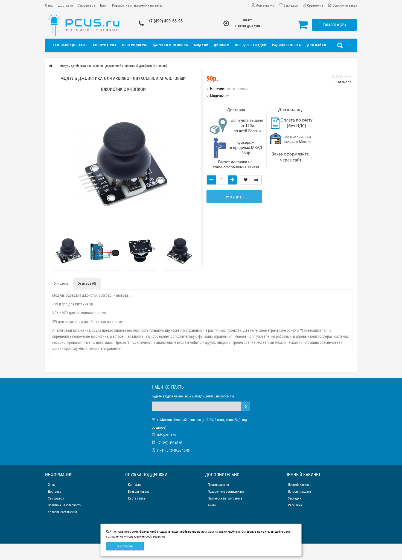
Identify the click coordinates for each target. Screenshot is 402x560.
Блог (103, 5)
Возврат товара (139, 491)
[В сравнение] (256, 179)
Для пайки (316, 45)
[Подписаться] (245, 406)
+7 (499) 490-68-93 (165, 21)
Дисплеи (221, 45)
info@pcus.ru (166, 435)
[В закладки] (245, 179)
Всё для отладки (251, 45)
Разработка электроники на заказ (137, 5)
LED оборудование (70, 45)
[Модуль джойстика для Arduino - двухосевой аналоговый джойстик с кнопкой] (67, 251)
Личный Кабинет (299, 485)
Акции (212, 505)
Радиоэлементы (287, 45)
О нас (49, 5)
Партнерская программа (225, 498)
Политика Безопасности (64, 505)
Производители (218, 485)
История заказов (299, 491)
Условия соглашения (62, 512)
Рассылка (295, 505)
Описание (61, 283)
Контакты (134, 485)
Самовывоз (86, 5)
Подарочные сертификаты (226, 491)
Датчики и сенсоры (171, 45)
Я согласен (125, 546)
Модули (201, 45)
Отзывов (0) (87, 283)
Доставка (65, 5)
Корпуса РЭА (104, 45)
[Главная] (50, 66)
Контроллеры (134, 45)
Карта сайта (136, 498)
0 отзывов (343, 82)
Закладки (294, 498)
